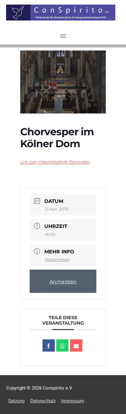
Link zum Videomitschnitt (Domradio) (55, 162)
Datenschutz (43, 401)
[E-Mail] (76, 345)
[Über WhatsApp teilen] (62, 345)
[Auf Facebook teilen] (49, 345)
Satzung (16, 401)
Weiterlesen (57, 259)
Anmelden (63, 282)
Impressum (72, 401)
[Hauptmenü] (63, 36)
